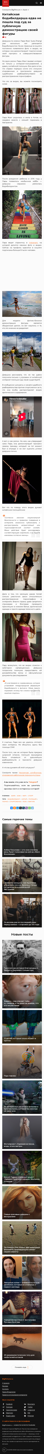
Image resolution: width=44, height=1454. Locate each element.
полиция (33, 799)
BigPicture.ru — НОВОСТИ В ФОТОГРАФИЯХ (18, 1425)
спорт (30, 796)
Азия (25, 10)
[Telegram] (32, 808)
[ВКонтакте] (11, 808)
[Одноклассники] (14, 808)
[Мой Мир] (17, 808)
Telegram (33, 782)
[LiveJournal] (23, 808)
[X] (20, 808)
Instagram (33, 243)
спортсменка (15, 801)
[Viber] (26, 808)
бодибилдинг (14, 799)
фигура (31, 801)
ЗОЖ (19, 796)
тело (25, 801)
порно (5, 801)
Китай (24, 799)
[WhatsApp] (29, 808)
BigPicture (16, 10)
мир (24, 796)
